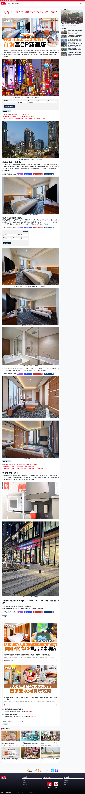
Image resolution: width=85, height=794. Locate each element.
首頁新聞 (9, 745)
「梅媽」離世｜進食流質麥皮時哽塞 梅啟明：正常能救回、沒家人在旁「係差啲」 (50, 743)
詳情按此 (29, 711)
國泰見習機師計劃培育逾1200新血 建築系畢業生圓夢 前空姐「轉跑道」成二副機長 (75, 45)
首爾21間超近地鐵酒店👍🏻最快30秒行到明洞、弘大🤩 (15, 114)
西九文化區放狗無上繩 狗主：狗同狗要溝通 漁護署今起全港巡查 (50, 759)
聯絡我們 (66, 784)
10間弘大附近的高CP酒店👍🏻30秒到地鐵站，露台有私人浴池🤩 (18, 466)
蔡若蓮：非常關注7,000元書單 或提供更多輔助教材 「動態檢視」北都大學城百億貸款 (75, 49)
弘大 (38, 50)
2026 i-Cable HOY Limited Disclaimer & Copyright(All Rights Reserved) (25, 792)
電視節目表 (25, 784)
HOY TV (6, 0)
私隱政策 (2, 792)
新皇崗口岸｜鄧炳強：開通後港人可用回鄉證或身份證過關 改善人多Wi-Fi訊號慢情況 (30, 743)
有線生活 (5, 724)
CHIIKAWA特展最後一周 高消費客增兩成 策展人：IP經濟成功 (10, 743)
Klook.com (4, 615)
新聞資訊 (3, 745)
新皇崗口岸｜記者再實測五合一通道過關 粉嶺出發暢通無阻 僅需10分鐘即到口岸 (75, 53)
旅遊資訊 (15, 721)
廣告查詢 (66, 780)
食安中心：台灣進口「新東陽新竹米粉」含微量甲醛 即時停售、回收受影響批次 (10, 759)
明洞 (41, 50)
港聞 (6, 745)
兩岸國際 (67, 25)
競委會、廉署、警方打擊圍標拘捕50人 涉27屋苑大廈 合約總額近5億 (75, 31)
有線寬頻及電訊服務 (12, 0)
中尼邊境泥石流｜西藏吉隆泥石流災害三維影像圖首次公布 (75, 36)
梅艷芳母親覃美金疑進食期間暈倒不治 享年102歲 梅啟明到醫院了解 (30, 759)
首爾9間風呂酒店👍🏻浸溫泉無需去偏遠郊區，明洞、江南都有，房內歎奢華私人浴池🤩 (23, 118)
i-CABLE (2, 0)
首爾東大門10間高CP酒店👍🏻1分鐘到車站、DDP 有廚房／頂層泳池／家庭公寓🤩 (22, 468)
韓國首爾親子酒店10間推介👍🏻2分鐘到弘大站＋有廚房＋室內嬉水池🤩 (19, 464)
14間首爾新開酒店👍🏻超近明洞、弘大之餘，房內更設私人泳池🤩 (18, 116)
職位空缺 (66, 782)
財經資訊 (24, 782)
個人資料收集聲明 (8, 792)
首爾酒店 (5, 721)
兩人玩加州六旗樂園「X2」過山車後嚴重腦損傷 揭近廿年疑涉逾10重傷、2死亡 (75, 40)
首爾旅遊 (10, 721)
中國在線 (73, 37)
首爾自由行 (21, 721)
